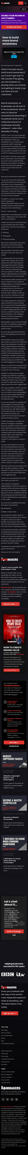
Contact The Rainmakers (8, 1072)
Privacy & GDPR (5, 1080)
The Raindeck (11, 592)
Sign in (24, 9)
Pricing (3, 1038)
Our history (4, 1064)
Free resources (5, 1062)
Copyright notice (5, 1082)
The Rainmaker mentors (7, 1043)
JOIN (21, 3)
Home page (4, 1030)
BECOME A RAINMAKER (14, 742)
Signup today (9, 604)
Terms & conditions (6, 1077)
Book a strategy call (14, 931)
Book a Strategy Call (6, 1074)
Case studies (4, 1056)
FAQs (2, 1041)
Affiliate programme (6, 1051)
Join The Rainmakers (6, 1035)
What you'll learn (5, 1033)
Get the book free (10, 670)
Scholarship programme (7, 1059)
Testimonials (4, 1053)
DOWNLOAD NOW (14, 27)
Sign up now (9, 1013)
